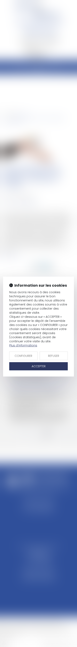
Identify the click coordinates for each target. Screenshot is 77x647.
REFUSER (53, 356)
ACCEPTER (39, 366)
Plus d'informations (23, 345)
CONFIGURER (23, 356)
